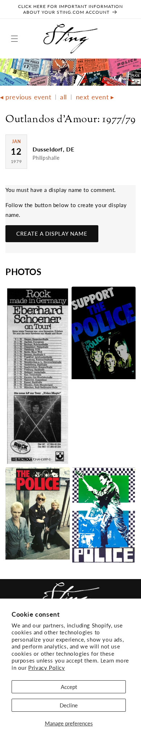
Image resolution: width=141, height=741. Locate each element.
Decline (69, 705)
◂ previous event (25, 97)
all (63, 97)
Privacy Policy (46, 667)
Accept (69, 687)
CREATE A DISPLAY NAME (51, 233)
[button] (14, 39)
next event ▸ (95, 97)
